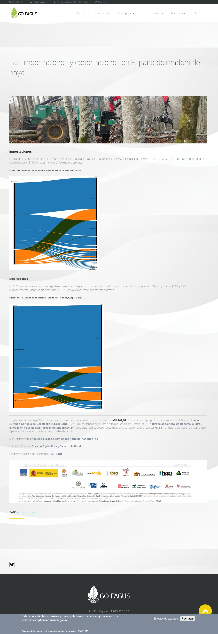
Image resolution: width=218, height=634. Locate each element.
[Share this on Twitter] (11, 563)
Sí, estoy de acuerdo (165, 618)
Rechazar (188, 618)
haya (33, 512)
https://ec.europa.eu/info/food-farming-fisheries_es (64, 439)
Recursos (178, 14)
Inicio (80, 13)
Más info (83, 631)
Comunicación (152, 14)
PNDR (58, 454)
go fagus (22, 512)
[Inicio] (24, 9)
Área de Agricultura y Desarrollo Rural (56, 446)
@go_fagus (102, 2)
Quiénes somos (100, 13)
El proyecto (126, 14)
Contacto (199, 13)
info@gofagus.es (40, 2)
